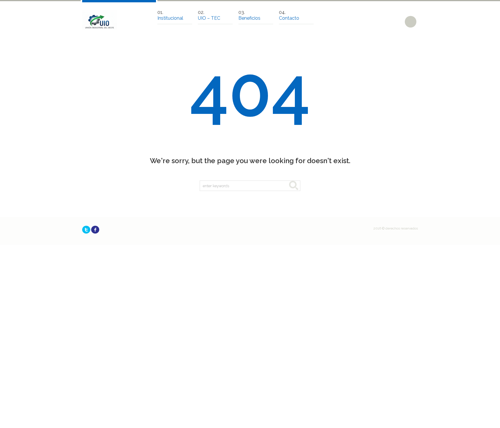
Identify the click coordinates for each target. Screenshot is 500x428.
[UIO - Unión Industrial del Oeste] (99, 20)
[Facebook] (95, 230)
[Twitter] (86, 230)
